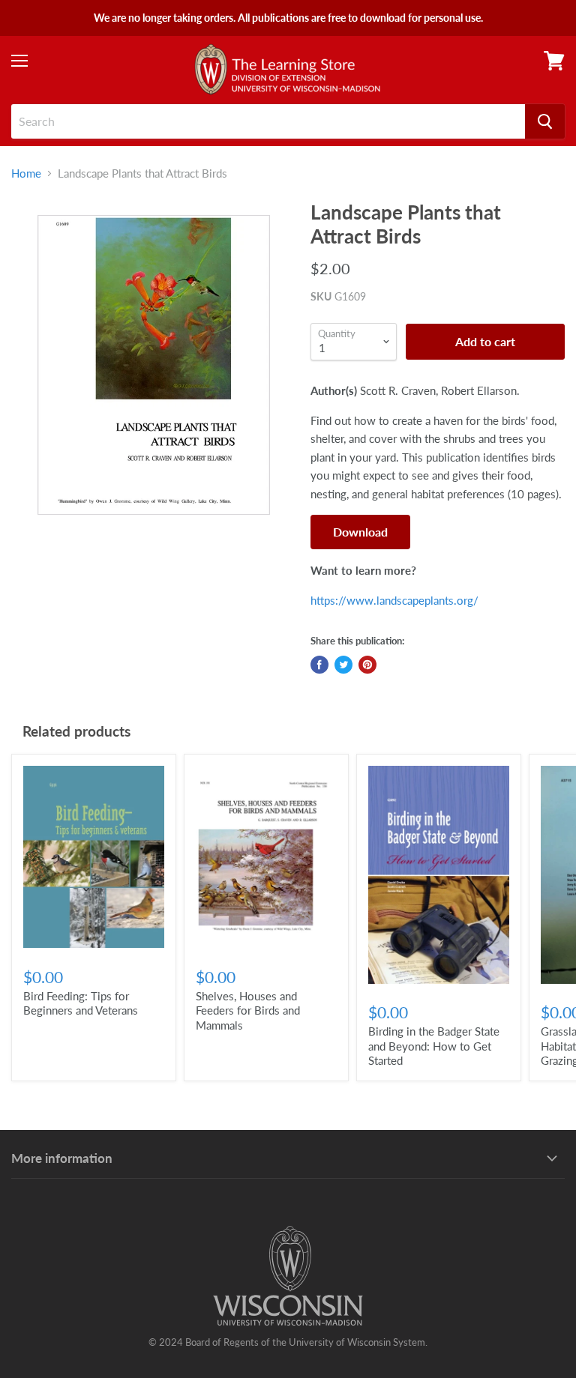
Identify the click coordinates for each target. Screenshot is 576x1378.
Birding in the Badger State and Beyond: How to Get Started (434, 1045)
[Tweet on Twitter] (343, 665)
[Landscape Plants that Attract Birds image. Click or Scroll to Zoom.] (153, 364)
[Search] (545, 121)
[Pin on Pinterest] (367, 665)
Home (26, 173)
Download (360, 532)
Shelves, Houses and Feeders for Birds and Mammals (248, 1010)
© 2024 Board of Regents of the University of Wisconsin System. (288, 1342)
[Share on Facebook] (319, 665)
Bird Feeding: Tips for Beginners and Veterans (80, 1003)
